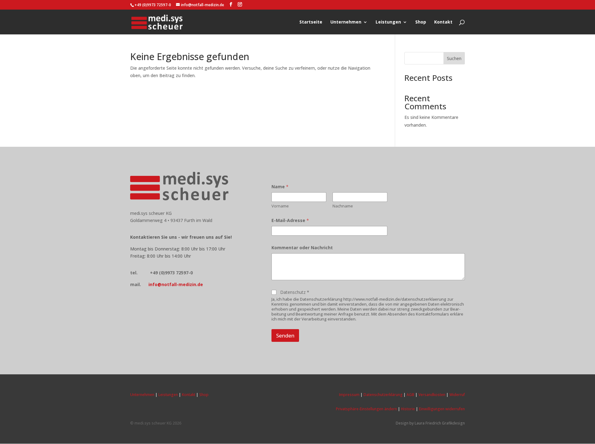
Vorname (280, 205)
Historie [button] (408, 408)
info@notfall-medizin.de (175, 284)
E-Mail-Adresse (290, 220)
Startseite (310, 22)
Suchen (454, 58)
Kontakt (443, 22)
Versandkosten (431, 394)
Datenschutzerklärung (383, 394)
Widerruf (457, 394)
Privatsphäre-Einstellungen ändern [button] (366, 408)
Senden (285, 335)
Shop (420, 22)
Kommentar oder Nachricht (302, 247)
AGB (410, 394)
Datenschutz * (294, 292)
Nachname (343, 205)
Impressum (349, 394)
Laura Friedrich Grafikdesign (440, 423)
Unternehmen (345, 22)
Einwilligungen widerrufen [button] (442, 408)
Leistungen (388, 22)
